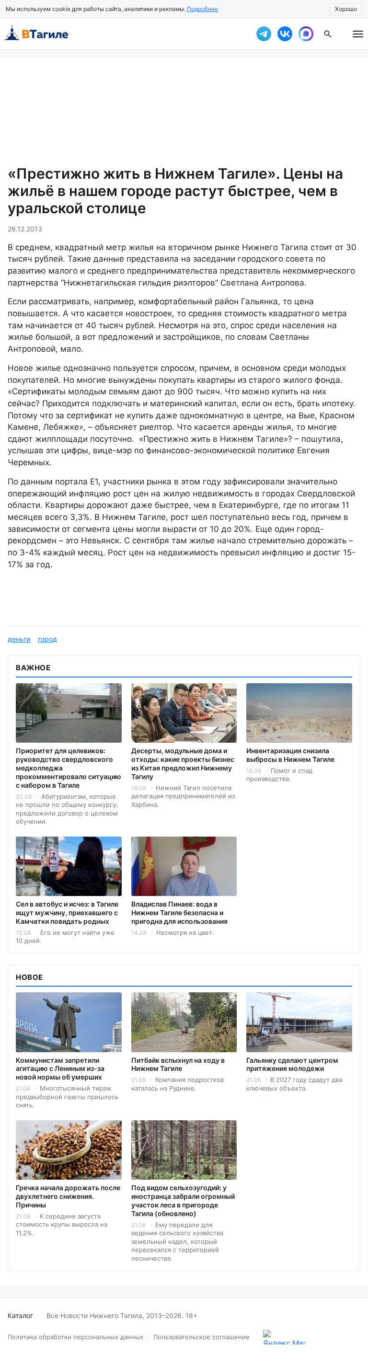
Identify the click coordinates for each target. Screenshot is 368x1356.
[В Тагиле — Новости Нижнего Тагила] (121, 34)
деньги (19, 639)
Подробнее (202, 8)
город (47, 639)
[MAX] (305, 34)
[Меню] (358, 34)
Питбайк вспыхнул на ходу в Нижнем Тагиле (178, 1064)
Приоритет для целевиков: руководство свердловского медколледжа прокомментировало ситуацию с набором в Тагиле (68, 768)
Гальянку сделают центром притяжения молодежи (292, 1064)
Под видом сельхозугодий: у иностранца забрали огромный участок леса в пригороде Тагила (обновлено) (183, 1201)
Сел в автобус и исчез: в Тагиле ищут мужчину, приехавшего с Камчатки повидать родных (67, 912)
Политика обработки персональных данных (75, 1337)
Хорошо (346, 8)
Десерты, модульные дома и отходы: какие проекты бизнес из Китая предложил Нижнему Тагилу (182, 764)
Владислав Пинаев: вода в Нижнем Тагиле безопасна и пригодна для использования (179, 912)
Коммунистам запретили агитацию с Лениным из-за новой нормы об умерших (60, 1068)
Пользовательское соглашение (201, 1337)
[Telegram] (263, 34)
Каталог (20, 1315)
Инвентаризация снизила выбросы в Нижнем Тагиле (290, 755)
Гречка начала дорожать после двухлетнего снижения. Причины (68, 1196)
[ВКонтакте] (284, 34)
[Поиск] (327, 34)
